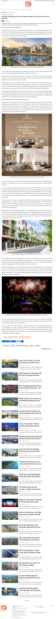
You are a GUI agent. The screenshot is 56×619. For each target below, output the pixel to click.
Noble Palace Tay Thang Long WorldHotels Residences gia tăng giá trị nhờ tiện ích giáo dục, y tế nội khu (30, 400)
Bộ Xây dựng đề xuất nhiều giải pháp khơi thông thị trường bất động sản (30, 437)
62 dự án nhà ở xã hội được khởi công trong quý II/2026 (29, 450)
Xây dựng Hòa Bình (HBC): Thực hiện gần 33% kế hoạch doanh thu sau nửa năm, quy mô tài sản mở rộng (29, 589)
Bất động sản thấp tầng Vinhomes (22, 345)
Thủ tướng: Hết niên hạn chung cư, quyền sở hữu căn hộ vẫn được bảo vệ (29, 488)
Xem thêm (26, 600)
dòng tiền (31, 345)
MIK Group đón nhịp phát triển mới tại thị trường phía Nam (30, 374)
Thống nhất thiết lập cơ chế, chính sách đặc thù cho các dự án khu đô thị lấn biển (30, 463)
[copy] (22, 341)
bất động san (6, 345)
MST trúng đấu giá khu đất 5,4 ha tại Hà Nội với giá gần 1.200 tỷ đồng (30, 387)
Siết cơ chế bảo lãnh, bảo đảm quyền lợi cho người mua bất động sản (30, 513)
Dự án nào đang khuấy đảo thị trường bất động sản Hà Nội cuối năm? (18, 337)
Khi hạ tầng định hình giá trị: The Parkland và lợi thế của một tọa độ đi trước (29, 539)
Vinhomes (29, 188)
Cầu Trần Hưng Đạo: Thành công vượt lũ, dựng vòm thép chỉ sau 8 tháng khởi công (29, 551)
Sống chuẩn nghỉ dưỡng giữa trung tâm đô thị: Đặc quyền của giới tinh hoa (29, 475)
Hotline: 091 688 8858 (38, 0)
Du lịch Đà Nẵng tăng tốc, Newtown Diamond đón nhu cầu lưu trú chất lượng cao (29, 577)
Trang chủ (4, 12)
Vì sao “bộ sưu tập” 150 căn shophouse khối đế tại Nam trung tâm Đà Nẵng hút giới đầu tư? (29, 425)
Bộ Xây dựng (16, 30)
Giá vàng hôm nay (15, 9)
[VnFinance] (28, 4)
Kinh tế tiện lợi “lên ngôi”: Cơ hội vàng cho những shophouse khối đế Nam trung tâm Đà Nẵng (30, 564)
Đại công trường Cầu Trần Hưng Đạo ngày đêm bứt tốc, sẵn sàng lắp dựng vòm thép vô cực (30, 526)
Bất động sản (11, 12)
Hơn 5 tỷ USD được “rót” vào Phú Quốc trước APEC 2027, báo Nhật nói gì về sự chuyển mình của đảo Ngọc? (29, 362)
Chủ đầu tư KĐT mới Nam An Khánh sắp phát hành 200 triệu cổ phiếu (30, 412)
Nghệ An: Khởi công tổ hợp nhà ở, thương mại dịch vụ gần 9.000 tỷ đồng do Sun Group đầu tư (30, 501)
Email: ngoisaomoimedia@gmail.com (48, 0)
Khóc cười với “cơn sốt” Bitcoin (26, 9)
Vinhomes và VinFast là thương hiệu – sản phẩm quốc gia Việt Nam (17, 336)
